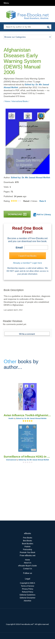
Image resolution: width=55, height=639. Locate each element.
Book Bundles (27, 544)
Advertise (27, 601)
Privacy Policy (27, 589)
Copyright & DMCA (27, 583)
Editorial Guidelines (27, 595)
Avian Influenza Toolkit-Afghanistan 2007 (27, 415)
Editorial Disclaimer (27, 598)
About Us (27, 563)
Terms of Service (27, 586)
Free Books (27, 538)
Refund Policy (27, 592)
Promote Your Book (27, 552)
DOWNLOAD (15, 214)
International (11, 460)
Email (19, 247)
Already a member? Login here (27, 263)
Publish (27, 547)
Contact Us (27, 569)
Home (27, 560)
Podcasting (27, 549)
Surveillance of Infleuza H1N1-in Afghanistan (27, 456)
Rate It (42, 201)
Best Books (27, 541)
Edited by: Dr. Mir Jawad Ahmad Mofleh (30, 177)
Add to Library (43, 214)
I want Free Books (27, 255)
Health (11, 418)
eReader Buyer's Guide (27, 566)
